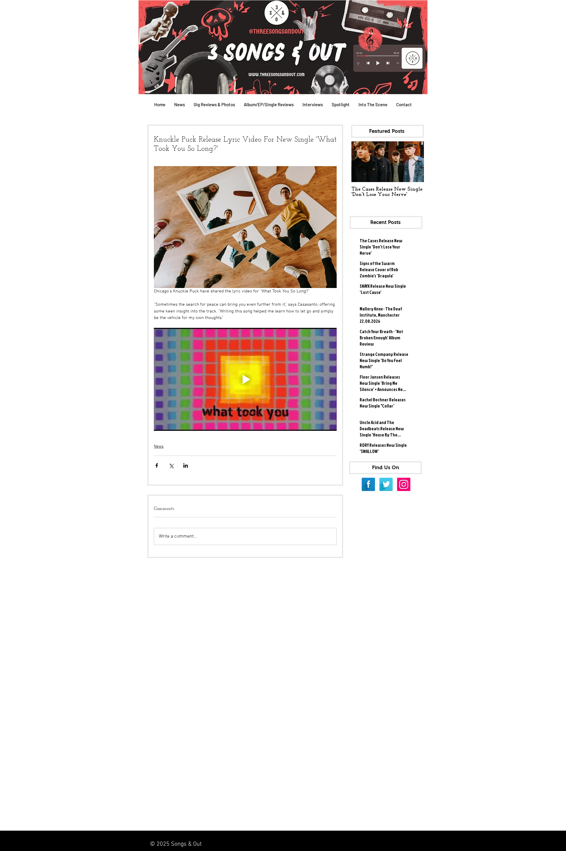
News (159, 446)
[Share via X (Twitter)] (171, 465)
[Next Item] (414, 161)
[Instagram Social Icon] (403, 484)
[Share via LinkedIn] (185, 465)
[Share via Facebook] (156, 465)
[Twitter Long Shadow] (386, 484)
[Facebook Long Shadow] (368, 484)
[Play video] (245, 379)
